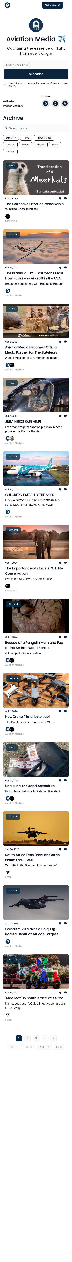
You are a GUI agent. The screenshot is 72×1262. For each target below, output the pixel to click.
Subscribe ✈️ (52, 5)
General (10, 144)
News (26, 137)
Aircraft (40, 144)
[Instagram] (55, 103)
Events (25, 144)
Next (42, 1046)
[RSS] (65, 103)
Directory (11, 137)
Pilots (55, 144)
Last (59, 1046)
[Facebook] (46, 103)
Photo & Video (44, 137)
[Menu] (67, 4)
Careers (10, 151)
